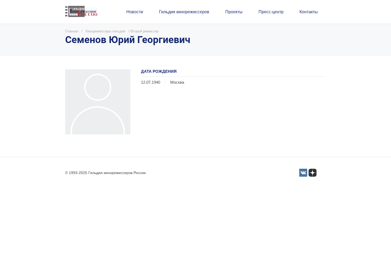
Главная (71, 31)
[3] (303, 173)
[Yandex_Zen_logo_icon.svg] (313, 173)
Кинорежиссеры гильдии (105, 31)
